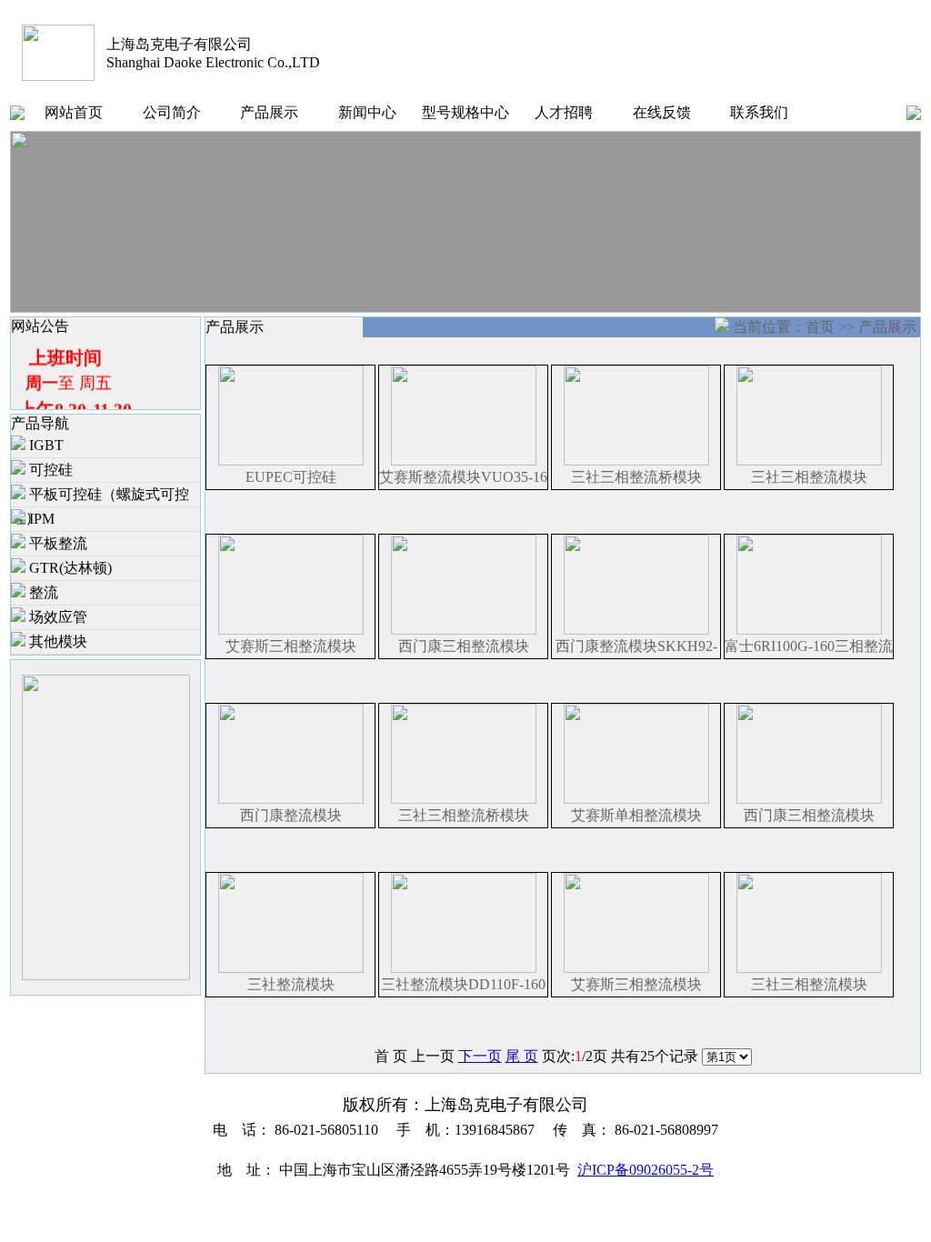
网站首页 (74, 112)
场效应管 (56, 617)
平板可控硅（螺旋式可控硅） (100, 496)
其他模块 (56, 641)
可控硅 (49, 469)
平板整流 (56, 543)
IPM (40, 518)
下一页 (480, 1056)
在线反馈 (662, 112)
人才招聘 (564, 112)
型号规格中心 (465, 112)
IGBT (44, 445)
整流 (41, 592)
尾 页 (522, 1056)
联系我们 (759, 112)
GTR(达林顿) (68, 568)
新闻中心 (367, 112)
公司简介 (172, 112)
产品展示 (269, 112)
